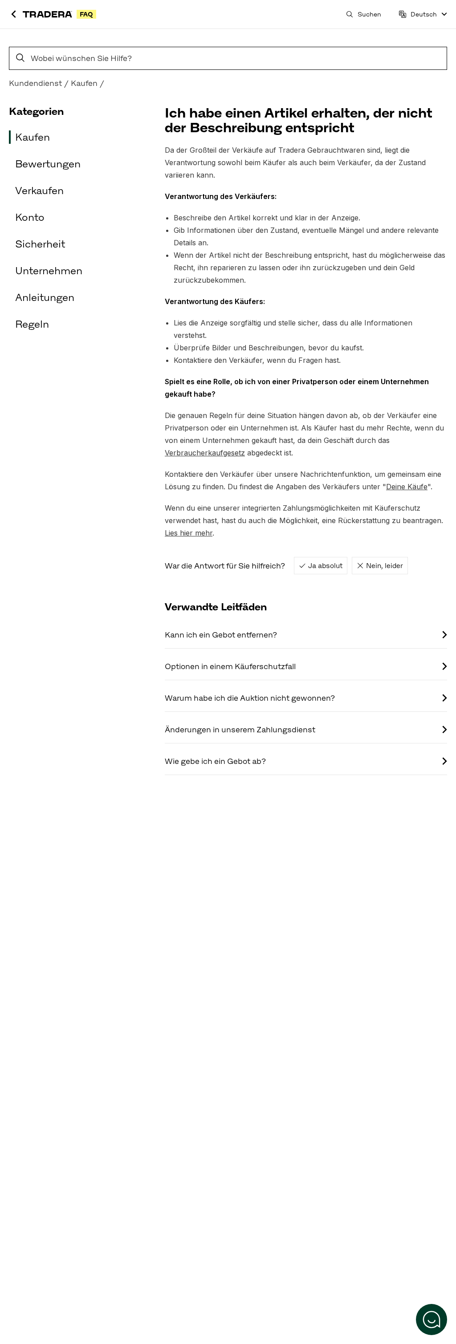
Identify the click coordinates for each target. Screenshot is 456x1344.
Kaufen (84, 83)
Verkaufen (39, 190)
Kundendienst (35, 83)
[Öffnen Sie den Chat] (431, 1319)
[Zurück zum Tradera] (13, 14)
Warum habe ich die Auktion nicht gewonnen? (250, 698)
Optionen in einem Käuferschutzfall (230, 666)
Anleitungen (44, 297)
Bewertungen (48, 164)
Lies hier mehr (188, 532)
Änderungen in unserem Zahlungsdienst (240, 729)
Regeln (32, 324)
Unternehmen (48, 270)
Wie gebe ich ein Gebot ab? (215, 761)
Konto (30, 217)
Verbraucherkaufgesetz (205, 452)
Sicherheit (40, 244)
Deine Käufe (407, 486)
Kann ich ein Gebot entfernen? (221, 634)
